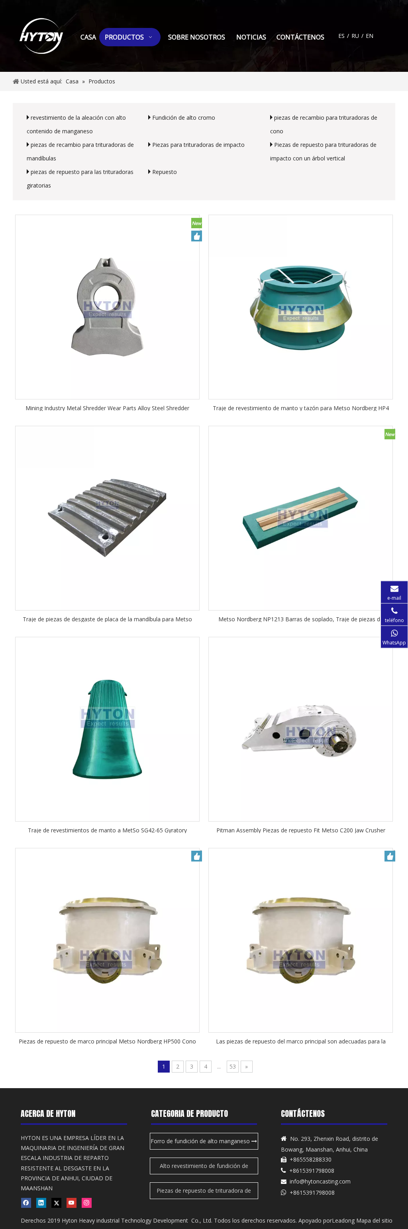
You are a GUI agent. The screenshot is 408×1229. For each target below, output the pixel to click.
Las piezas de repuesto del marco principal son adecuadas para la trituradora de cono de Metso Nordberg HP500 (301, 1040)
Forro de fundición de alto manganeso (201, 1141)
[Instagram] (87, 1202)
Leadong (343, 1220)
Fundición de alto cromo (183, 117)
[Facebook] (26, 1202)
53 (233, 1066)
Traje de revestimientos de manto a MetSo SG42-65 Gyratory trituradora (107, 829)
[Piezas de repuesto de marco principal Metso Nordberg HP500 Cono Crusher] (107, 939)
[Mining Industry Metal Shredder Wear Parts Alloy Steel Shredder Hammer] (107, 306)
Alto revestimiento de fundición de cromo (204, 1168)
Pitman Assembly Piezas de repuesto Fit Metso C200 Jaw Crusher (300, 829)
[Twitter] (56, 1202)
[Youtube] (71, 1202)
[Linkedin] (41, 1202)
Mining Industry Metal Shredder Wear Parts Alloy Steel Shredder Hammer (107, 407)
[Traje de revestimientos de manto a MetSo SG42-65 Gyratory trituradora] (107, 728)
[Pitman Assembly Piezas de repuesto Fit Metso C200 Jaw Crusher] (300, 728)
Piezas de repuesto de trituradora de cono (204, 1193)
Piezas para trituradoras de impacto (198, 144)
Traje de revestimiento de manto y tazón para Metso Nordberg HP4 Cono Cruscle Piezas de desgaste (301, 407)
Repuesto (164, 172)
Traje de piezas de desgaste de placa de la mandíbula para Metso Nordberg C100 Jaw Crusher (107, 618)
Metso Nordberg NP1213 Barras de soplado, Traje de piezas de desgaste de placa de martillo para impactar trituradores (300, 618)
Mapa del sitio (374, 1220)
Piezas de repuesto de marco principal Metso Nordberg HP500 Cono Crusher (107, 1040)
